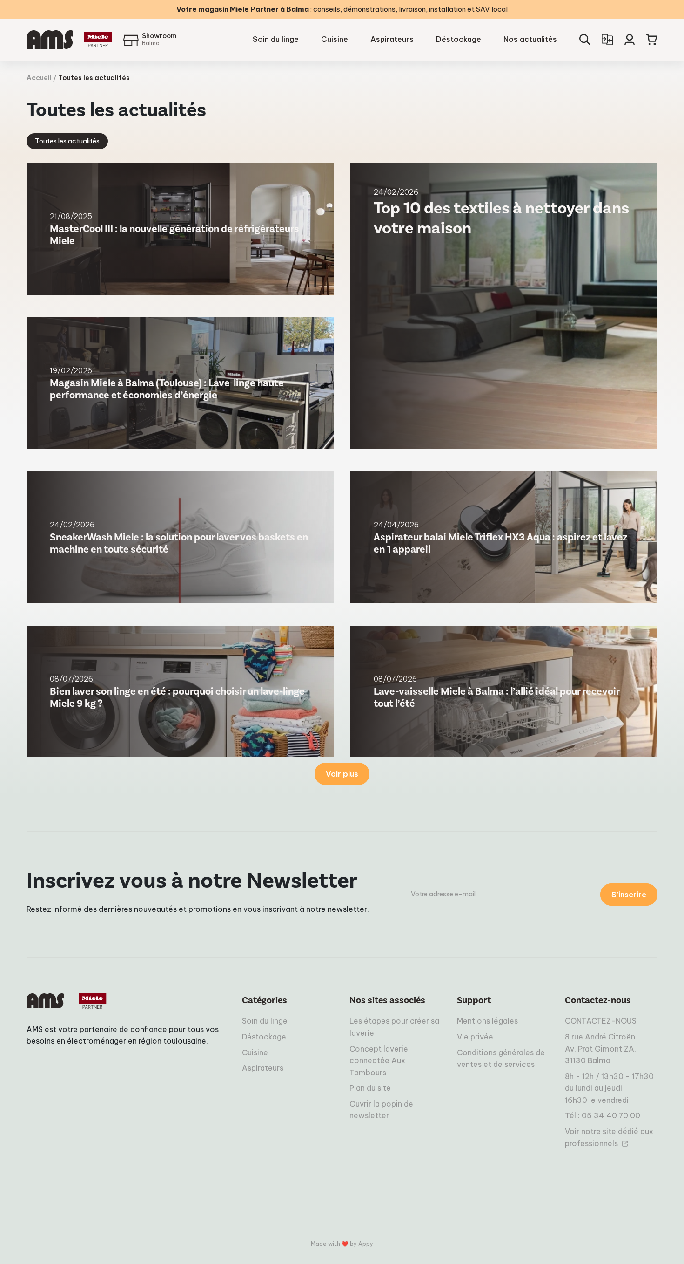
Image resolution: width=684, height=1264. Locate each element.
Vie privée (475, 1036)
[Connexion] (629, 39)
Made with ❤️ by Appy (342, 1243)
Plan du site (370, 1088)
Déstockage (458, 39)
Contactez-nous (598, 1000)
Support (474, 1000)
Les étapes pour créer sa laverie (394, 1027)
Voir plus (342, 774)
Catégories (264, 1000)
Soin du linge (276, 39)
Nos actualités (530, 39)
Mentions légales (487, 1020)
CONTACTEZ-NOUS (601, 1020)
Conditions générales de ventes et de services (501, 1058)
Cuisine (334, 39)
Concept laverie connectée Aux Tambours (378, 1060)
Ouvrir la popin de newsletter (381, 1110)
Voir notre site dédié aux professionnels (609, 1137)
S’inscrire (628, 894)
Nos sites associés (387, 1000)
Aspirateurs (392, 39)
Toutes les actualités (67, 141)
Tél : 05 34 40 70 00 (602, 1115)
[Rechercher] (584, 39)
